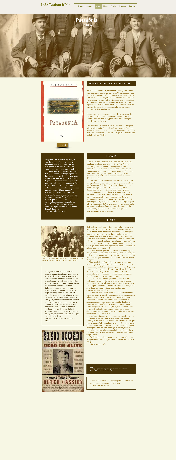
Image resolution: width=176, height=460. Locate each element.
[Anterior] (11, 46)
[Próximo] (165, 46)
